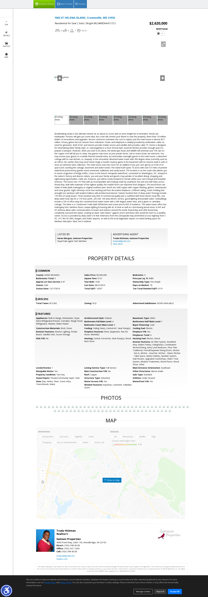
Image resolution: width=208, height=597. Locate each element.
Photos (6, 46)
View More (118, 244)
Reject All (160, 591)
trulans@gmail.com (121, 241)
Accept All (175, 591)
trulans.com (62, 558)
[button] (6, 590)
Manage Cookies (143, 591)
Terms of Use (65, 582)
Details (6, 35)
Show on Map (113, 480)
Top (6, 24)
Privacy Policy (50, 582)
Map (6, 57)
